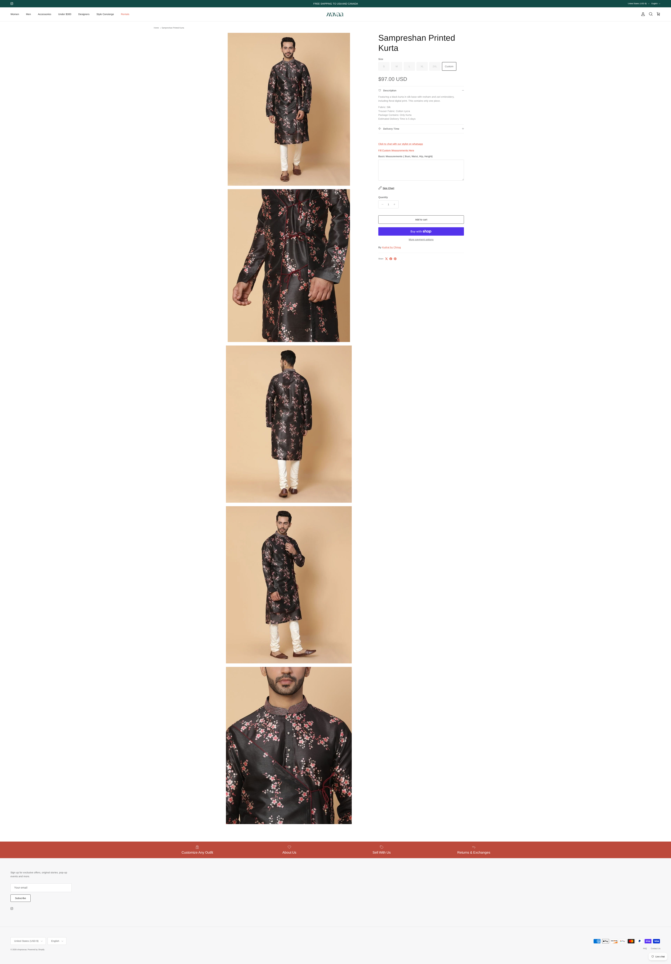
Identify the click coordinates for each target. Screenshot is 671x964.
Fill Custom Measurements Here (396, 150)
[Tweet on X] (386, 258)
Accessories (44, 14)
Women (14, 14)
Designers (83, 14)
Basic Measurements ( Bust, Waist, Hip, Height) (405, 156)
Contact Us (656, 948)
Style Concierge (105, 14)
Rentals (125, 14)
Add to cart (421, 219)
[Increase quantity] (395, 204)
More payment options (421, 239)
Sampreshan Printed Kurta (173, 28)
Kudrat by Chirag (391, 247)
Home (156, 28)
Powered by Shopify (36, 949)
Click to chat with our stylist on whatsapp (400, 144)
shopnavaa (22, 949)
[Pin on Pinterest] (395, 258)
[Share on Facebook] (390, 258)
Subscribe (20, 898)
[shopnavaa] (335, 14)
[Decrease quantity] (381, 204)
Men (28, 14)
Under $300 (64, 14)
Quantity (383, 197)
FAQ (645, 948)
